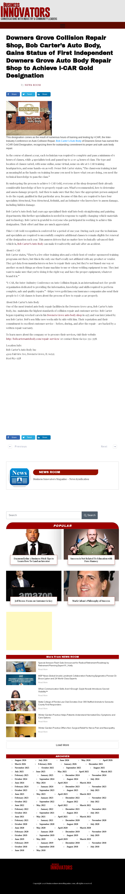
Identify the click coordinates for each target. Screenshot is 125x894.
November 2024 (99, 775)
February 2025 (21, 775)
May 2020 (40, 828)
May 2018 (40, 850)
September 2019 (46, 835)
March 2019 (85, 839)
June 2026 (64, 760)
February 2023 (21, 798)
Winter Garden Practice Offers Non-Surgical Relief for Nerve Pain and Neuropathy (76, 728)
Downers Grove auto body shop (64, 315)
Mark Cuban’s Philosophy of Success (91, 590)
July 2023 (94, 790)
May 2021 (40, 817)
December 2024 (73, 775)
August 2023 (72, 790)
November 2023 (99, 786)
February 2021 (21, 820)
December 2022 (73, 798)
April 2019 (63, 839)
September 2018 (46, 847)
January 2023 (47, 798)
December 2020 (73, 820)
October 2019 (21, 835)
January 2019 (47, 843)
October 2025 (47, 768)
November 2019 (99, 832)
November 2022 (99, 798)
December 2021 (73, 809)
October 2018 (21, 847)
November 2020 (99, 820)
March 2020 (85, 828)
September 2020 (46, 824)
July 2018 (94, 847)
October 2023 (21, 790)
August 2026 (20, 760)
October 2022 (21, 802)
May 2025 (62, 771)
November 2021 (99, 809)
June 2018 (19, 850)
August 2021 (72, 813)
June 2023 (19, 794)
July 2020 (94, 824)
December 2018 (73, 843)
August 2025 (99, 768)
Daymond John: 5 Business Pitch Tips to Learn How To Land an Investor (33, 548)
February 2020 (21, 832)
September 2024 (46, 779)
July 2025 (19, 771)
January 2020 (47, 832)
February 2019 (21, 843)
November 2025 (22, 768)
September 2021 (46, 813)
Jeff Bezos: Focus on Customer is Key (33, 590)
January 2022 (47, 809)
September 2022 (46, 802)
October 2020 (21, 824)
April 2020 (63, 828)
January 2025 (47, 775)
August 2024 (72, 779)
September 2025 (73, 768)
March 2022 (85, 805)
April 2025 (84, 771)
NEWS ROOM (33, 84)
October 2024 (21, 779)
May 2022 (40, 805)
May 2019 (40, 839)
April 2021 (63, 817)
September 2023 (46, 790)
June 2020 (19, 828)
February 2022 (21, 809)
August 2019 (72, 835)
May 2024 (40, 783)
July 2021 (94, 813)
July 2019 (94, 835)
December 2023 (73, 786)
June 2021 (19, 817)
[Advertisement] (29, 631)
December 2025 (96, 764)
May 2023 (40, 794)
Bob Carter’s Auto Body (68, 141)
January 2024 (47, 786)
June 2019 (19, 839)
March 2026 (20, 764)
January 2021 (47, 820)
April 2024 (63, 783)
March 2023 (85, 794)
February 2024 (21, 786)
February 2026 (45, 764)
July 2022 (94, 802)
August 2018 (72, 847)
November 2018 (99, 843)
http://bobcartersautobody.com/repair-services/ (33, 338)
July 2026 (43, 760)
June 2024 (19, 783)
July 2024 (94, 779)
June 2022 (19, 805)
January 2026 (70, 764)
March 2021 (85, 817)
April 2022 (63, 805)
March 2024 (85, 783)
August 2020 (72, 824)
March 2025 (106, 771)
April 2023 (63, 794)
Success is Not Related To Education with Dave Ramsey (91, 548)
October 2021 (21, 813)
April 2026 (107, 760)
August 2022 (72, 802)
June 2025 (40, 771)
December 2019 (73, 832)
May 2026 (85, 760)
